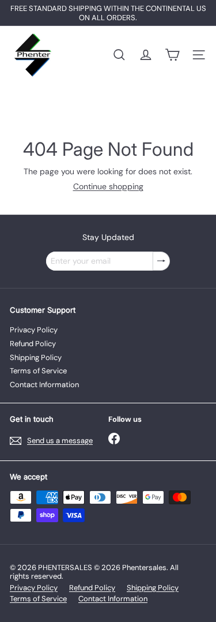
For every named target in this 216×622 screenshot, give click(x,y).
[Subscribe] (161, 261)
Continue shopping (108, 186)
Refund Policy (33, 344)
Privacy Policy (34, 330)
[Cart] (172, 55)
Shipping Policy (36, 357)
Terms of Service (38, 371)
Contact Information (44, 384)
